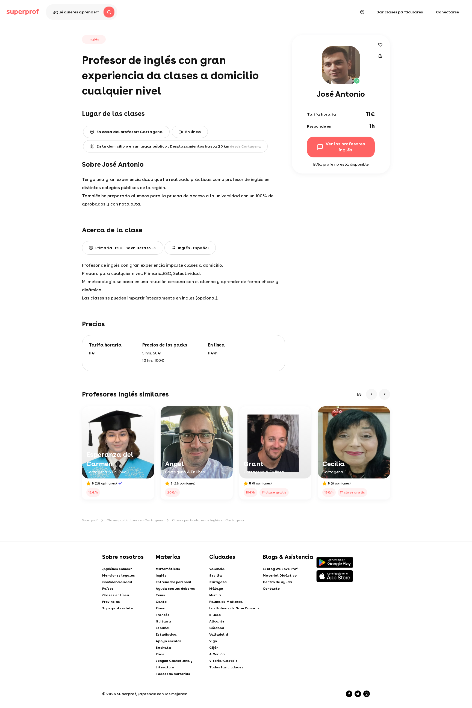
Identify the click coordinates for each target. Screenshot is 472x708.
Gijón (213, 648)
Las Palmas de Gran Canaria (234, 608)
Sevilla (215, 575)
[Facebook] (349, 694)
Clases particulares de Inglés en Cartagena (208, 520)
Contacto (271, 589)
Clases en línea (115, 595)
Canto (161, 602)
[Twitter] (358, 694)
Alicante (217, 621)
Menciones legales (118, 575)
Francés (162, 615)
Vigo (213, 641)
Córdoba (216, 628)
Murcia (215, 595)
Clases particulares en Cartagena (135, 520)
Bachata (163, 648)
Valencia (217, 569)
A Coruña (217, 654)
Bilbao (215, 615)
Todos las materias (173, 674)
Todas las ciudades (226, 667)
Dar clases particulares (399, 12)
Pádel (161, 654)
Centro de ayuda (277, 582)
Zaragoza (218, 582)
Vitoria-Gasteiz (223, 661)
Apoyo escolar (168, 641)
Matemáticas (168, 569)
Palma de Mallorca (226, 602)
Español (163, 628)
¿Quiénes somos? (117, 569)
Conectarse (447, 12)
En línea (193, 132)
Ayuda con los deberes (175, 589)
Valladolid (218, 634)
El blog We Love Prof (280, 569)
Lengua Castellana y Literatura (174, 664)
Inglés (161, 575)
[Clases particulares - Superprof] (23, 12)
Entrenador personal (173, 582)
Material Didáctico (280, 575)
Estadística (166, 634)
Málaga (216, 589)
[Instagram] (366, 694)
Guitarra (163, 621)
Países (108, 589)
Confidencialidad (117, 582)
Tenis (160, 595)
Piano (160, 608)
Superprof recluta (117, 608)
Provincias (111, 602)
